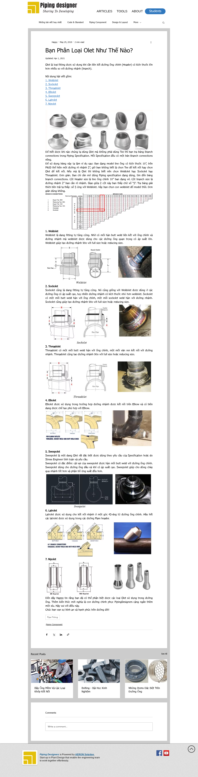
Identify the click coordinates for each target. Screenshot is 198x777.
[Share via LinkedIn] (61, 634)
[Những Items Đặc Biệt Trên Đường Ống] (146, 671)
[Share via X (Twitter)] (53, 634)
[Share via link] (68, 634)
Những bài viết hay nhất (50, 22)
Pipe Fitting (52, 617)
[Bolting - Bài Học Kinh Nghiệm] (99, 671)
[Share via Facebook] (46, 634)
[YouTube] (166, 753)
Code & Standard (75, 22)
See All (164, 654)
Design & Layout (120, 22)
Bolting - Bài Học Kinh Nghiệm (94, 690)
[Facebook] (159, 753)
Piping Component (97, 22)
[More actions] (151, 42)
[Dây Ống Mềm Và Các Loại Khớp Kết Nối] (52, 671)
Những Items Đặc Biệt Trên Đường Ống (144, 690)
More (135, 22)
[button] (163, 22)
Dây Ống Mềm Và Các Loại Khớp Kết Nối (49, 690)
